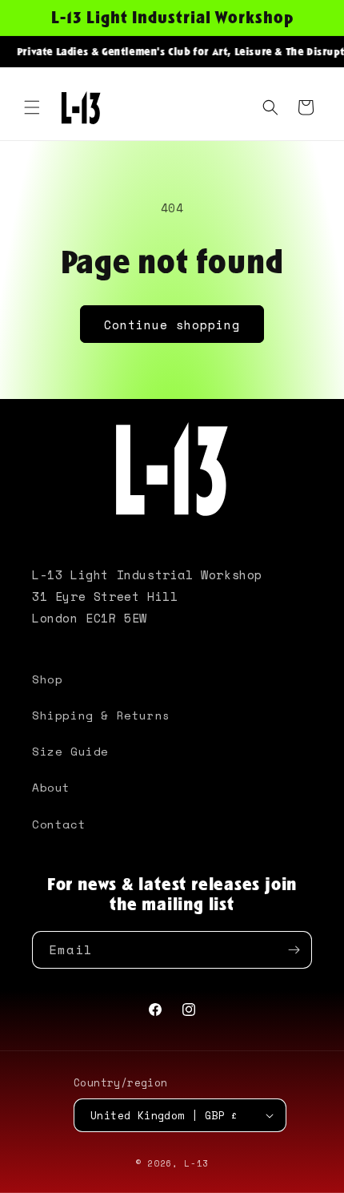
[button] (32, 107)
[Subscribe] (293, 950)
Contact (59, 824)
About (51, 787)
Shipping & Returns (101, 715)
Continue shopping (172, 324)
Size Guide (70, 751)
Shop (47, 679)
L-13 (196, 1163)
